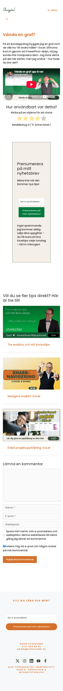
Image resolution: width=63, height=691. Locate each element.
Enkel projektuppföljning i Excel (29, 448)
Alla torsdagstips (21, 667)
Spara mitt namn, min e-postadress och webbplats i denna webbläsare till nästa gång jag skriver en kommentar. (31, 535)
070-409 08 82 (31, 646)
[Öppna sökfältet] (7, 19)
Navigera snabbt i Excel (24, 396)
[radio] (19, 119)
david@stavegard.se (31, 649)
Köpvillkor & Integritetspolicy (32, 671)
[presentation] (31, 322)
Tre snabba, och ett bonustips (29, 345)
